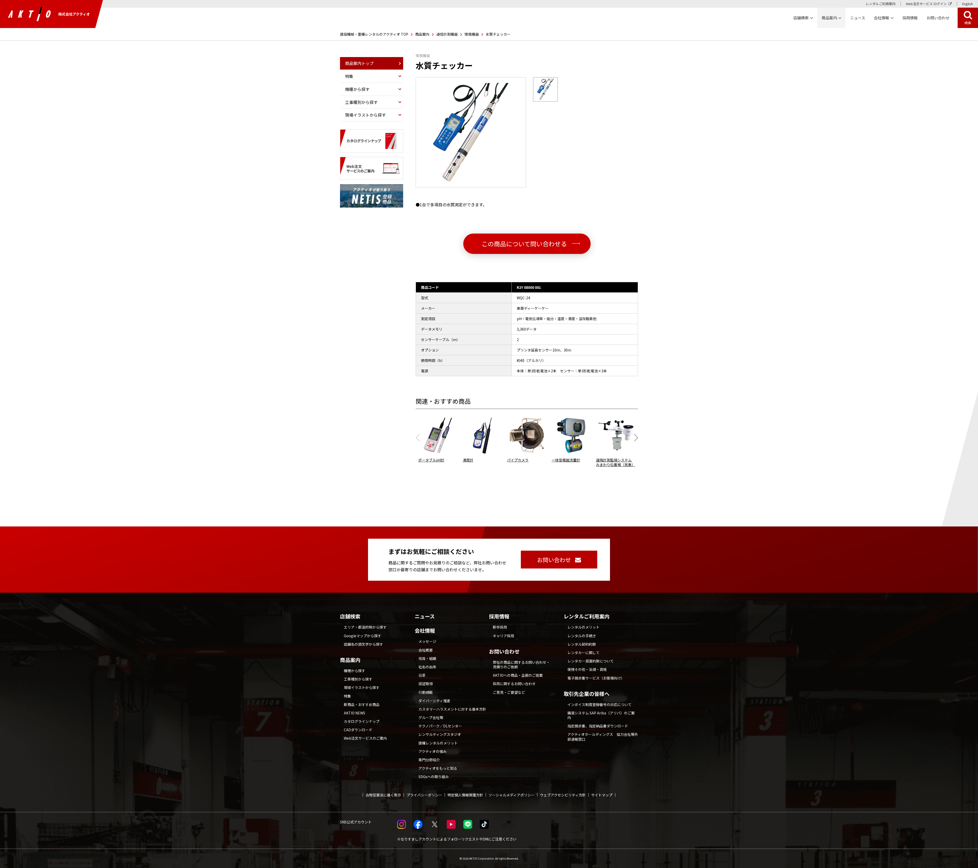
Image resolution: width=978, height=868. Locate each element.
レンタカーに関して (583, 652)
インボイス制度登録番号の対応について (599, 704)
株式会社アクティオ (74, 14)
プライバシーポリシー (424, 795)
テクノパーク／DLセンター (440, 726)
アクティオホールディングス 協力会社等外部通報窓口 (602, 736)
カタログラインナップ (361, 721)
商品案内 (422, 34)
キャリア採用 (503, 635)
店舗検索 (350, 616)
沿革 (422, 675)
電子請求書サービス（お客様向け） (595, 678)
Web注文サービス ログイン (926, 3)
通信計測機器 (447, 34)
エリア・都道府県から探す (365, 627)
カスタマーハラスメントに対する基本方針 (452, 709)
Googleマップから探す (362, 635)
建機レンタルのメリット (438, 743)
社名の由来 (427, 666)
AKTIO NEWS (354, 713)
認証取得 (425, 683)
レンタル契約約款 (581, 644)
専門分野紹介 (429, 759)
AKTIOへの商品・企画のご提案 (518, 675)
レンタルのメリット (583, 627)
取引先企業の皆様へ (586, 693)
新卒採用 (500, 627)
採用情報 (910, 17)
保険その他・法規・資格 (587, 669)
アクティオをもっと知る (437, 768)
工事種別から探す (358, 679)
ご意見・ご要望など (509, 692)
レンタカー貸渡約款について (590, 661)
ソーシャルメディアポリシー (511, 795)
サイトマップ (602, 795)
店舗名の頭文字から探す (363, 644)
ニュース (425, 616)
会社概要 (425, 650)
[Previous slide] (419, 437)
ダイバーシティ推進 (434, 700)
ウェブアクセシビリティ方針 (563, 795)
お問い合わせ (504, 651)
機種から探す (354, 670)
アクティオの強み (432, 751)
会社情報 (425, 630)
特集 (347, 696)
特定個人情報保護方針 (465, 795)
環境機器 (472, 34)
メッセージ (427, 641)
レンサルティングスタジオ (439, 734)
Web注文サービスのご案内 (365, 738)
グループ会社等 (430, 717)
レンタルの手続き (581, 635)
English (967, 3)
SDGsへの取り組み (433, 776)
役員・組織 (427, 658)
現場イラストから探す (361, 687)
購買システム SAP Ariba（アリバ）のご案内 (601, 715)
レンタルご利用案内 (880, 3)
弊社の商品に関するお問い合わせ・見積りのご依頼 (521, 664)
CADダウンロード (358, 729)
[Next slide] (634, 437)
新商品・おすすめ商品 (361, 704)
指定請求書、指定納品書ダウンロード (597, 726)
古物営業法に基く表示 (383, 795)
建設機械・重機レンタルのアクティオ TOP (374, 34)
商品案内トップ (359, 63)
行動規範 (425, 692)
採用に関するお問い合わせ (514, 683)
